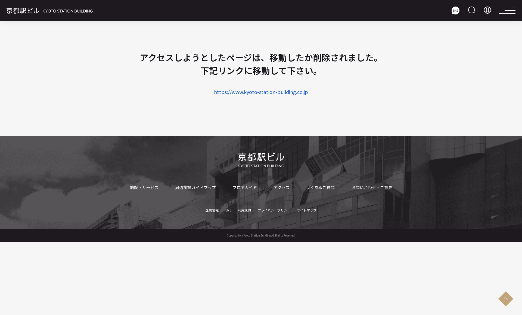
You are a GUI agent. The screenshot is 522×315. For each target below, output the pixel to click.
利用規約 (244, 210)
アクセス (282, 187)
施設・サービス (144, 187)
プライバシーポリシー (274, 210)
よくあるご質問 (320, 187)
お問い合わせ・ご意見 (372, 187)
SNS (228, 210)
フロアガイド (244, 187)
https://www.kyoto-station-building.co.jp (261, 91)
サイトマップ (306, 210)
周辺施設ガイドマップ (195, 187)
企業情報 (212, 210)
